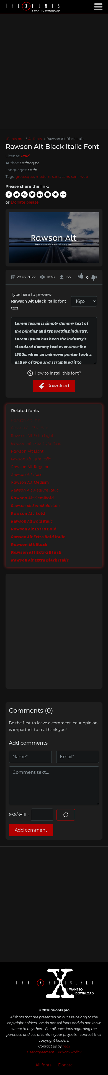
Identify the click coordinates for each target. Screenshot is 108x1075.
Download (58, 385)
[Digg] (24, 194)
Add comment (31, 830)
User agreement (40, 1052)
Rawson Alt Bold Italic (31, 521)
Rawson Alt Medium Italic (34, 490)
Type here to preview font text (38, 301)
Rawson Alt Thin (26, 420)
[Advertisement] (54, 71)
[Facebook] (9, 194)
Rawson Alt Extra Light (32, 435)
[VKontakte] (55, 194)
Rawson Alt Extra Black (36, 552)
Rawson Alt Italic (26, 474)
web (84, 176)
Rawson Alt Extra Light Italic (36, 443)
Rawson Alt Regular (29, 466)
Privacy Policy (69, 1052)
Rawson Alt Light (27, 451)
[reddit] (16, 194)
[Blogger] (47, 194)
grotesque (25, 176)
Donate (65, 1064)
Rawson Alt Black (29, 544)
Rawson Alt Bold (28, 513)
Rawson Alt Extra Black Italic (40, 560)
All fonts (43, 1064)
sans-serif (70, 176)
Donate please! (25, 202)
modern (43, 176)
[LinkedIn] (40, 194)
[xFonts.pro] (33, 7)
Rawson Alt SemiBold (32, 497)
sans (56, 176)
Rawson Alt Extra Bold (33, 529)
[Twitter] (32, 194)
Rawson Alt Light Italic (31, 459)
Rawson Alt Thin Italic (30, 427)
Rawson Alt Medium (30, 482)
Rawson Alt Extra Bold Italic (38, 536)
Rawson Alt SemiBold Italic (35, 505)
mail (66, 1046)
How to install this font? (58, 373)
